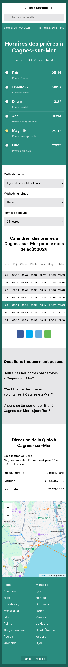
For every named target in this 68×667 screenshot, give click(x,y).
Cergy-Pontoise (15, 630)
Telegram (38, 334)
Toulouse (10, 591)
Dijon (39, 643)
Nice (7, 597)
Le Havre (42, 623)
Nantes (41, 597)
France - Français (34, 658)
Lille (6, 617)
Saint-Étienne (45, 630)
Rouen (40, 610)
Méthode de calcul (16, 174)
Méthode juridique (16, 193)
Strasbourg (11, 604)
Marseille (42, 585)
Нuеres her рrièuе (38, 8)
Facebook (20, 334)
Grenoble (10, 643)
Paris (7, 585)
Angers (41, 636)
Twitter (29, 334)
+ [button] (8, 507)
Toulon (8, 636)
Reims (8, 623)
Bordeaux (42, 604)
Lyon (39, 591)
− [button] (8, 515)
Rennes (41, 617)
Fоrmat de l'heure (15, 212)
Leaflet (43, 575)
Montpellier (11, 610)
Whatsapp (47, 334)
